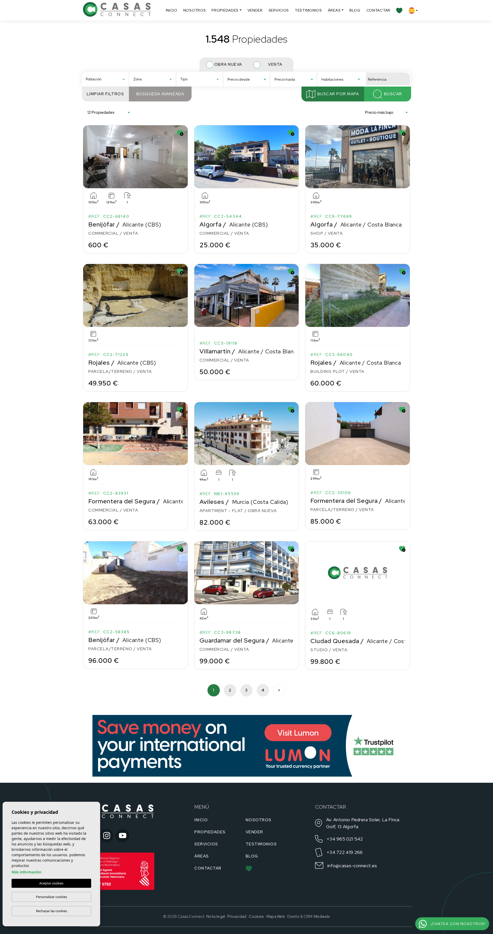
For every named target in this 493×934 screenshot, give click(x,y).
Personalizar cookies (51, 896)
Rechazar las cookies (51, 911)
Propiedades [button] (225, 10)
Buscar (393, 94)
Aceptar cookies (51, 883)
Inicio (171, 10)
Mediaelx (322, 916)
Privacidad (236, 916)
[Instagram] (106, 835)
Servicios (279, 10)
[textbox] (107, 79)
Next (183, 156)
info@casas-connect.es (352, 866)
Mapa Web (276, 916)
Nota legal (215, 916)
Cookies (256, 916)
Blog (355, 10)
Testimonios (308, 10)
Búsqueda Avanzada (160, 94)
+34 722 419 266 (345, 852)
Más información (26, 872)
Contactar (378, 10)
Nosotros (194, 10)
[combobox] (105, 78)
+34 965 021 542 (345, 839)
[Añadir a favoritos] (180, 133)
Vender (255, 10)
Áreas (334, 10)
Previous (88, 156)
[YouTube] (122, 835)
